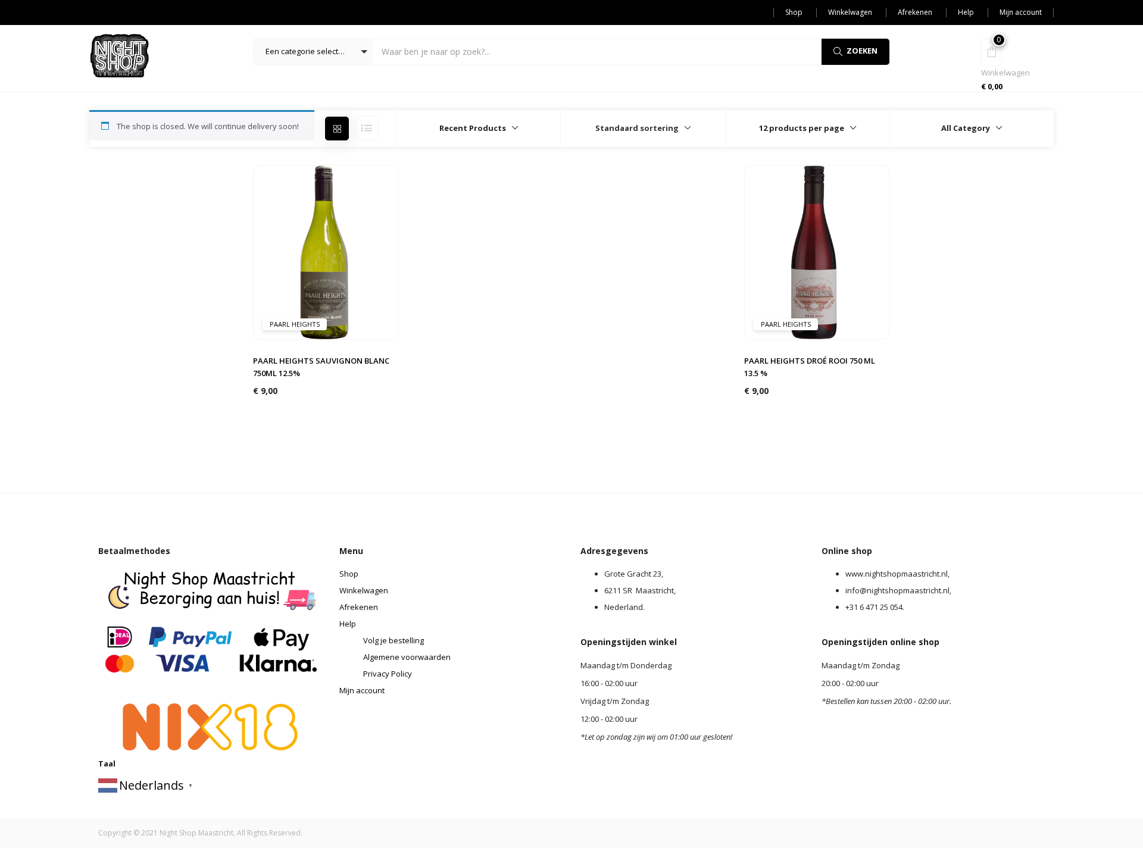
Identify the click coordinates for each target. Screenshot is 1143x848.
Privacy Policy (387, 673)
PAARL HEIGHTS (295, 324)
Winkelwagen (850, 12)
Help (966, 12)
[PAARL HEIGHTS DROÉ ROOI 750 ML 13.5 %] (817, 251)
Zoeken (862, 50)
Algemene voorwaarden (407, 657)
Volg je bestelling (393, 640)
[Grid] (337, 128)
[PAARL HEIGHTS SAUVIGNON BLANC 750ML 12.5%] (326, 251)
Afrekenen (915, 12)
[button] (313, 52)
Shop (793, 12)
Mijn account (1021, 12)
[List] (367, 128)
